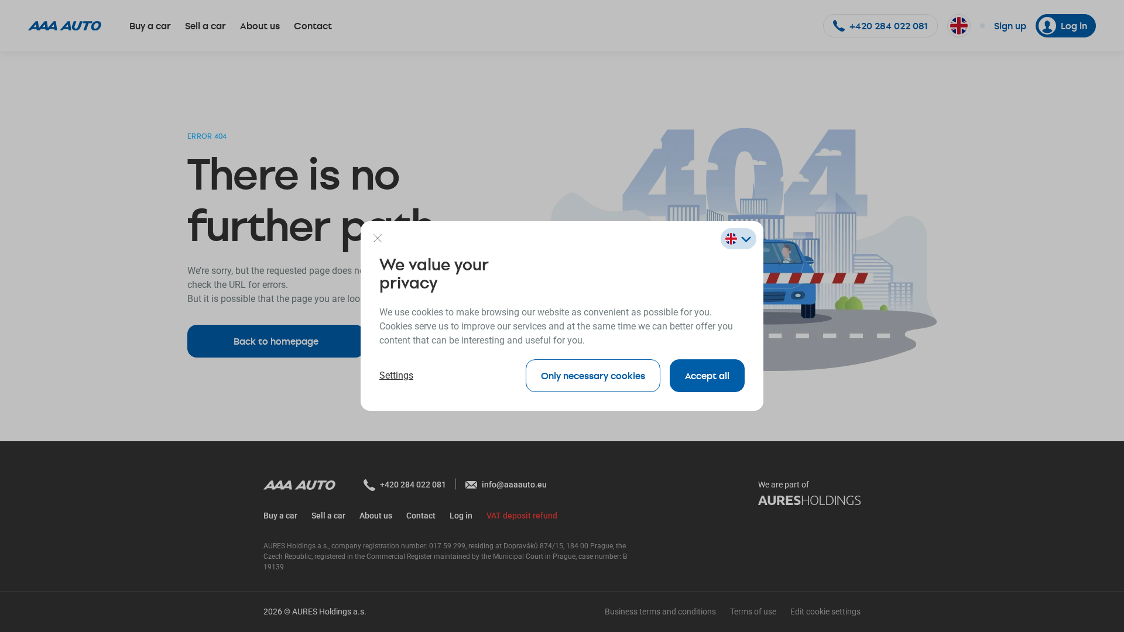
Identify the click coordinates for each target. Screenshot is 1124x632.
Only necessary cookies (593, 375)
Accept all (707, 375)
